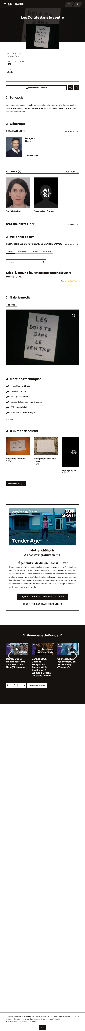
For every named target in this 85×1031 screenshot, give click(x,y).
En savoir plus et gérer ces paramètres (21, 1021)
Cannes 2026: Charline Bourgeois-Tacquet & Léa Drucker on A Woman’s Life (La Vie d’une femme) (16, 667)
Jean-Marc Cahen (44, 211)
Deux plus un (69, 470)
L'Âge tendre (25, 563)
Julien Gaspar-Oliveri (53, 563)
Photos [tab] (11, 305)
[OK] (42, 1027)
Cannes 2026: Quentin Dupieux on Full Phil (67, 662)
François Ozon (13, 56)
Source (64, 281)
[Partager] (70, 87)
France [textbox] (11, 262)
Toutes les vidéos (37, 685)
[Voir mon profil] (78, 4)
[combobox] (26, 261)
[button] (74, 316)
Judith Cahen (13, 211)
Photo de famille (15, 458)
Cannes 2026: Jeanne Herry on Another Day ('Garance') (41, 663)
